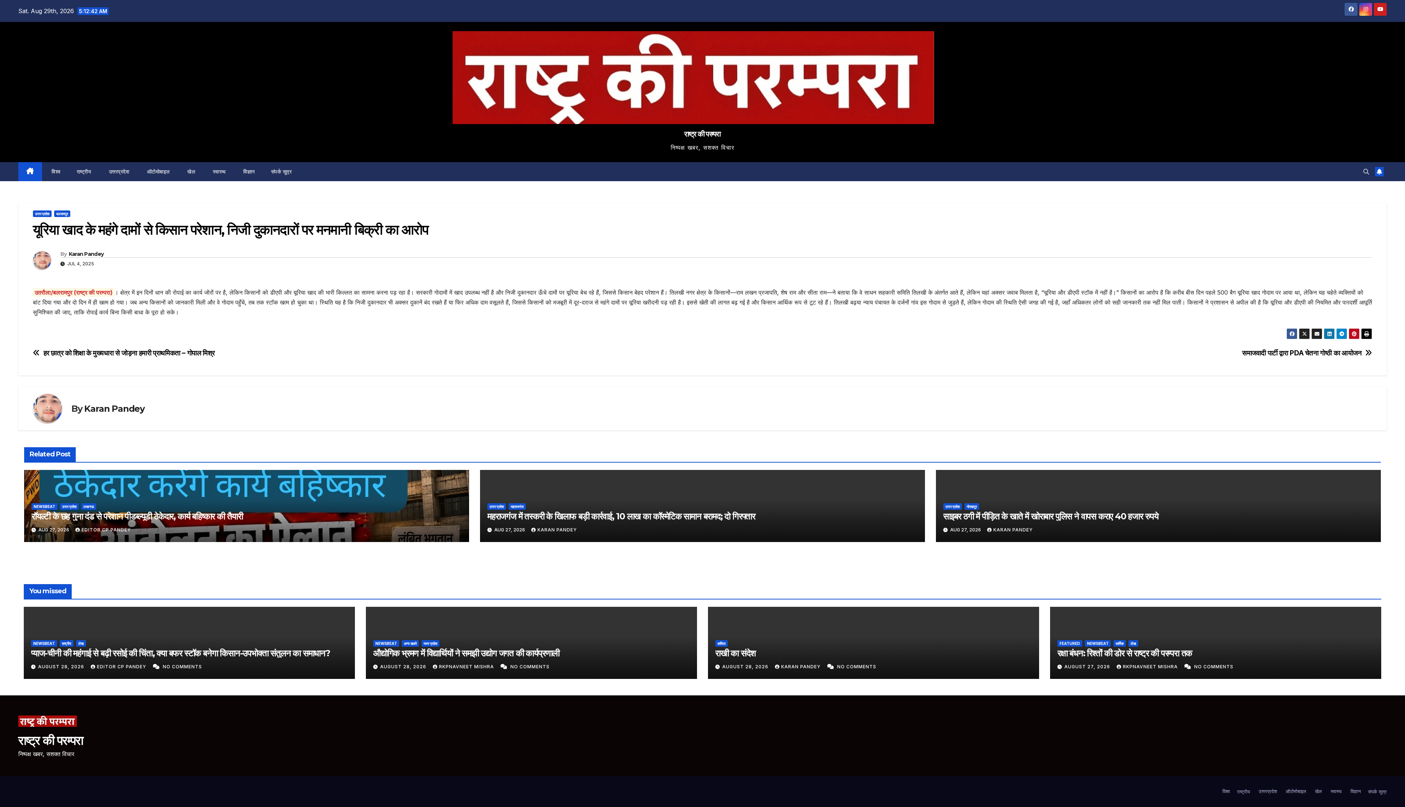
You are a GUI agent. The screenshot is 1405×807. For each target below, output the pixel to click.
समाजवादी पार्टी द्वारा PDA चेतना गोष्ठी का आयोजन (1301, 353)
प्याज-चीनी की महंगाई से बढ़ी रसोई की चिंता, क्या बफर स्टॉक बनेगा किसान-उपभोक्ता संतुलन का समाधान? (180, 653)
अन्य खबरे (410, 643)
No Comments (182, 666)
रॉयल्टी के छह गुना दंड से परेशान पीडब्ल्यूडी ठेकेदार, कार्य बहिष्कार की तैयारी (137, 516)
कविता (722, 643)
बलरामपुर (62, 214)
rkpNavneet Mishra (467, 666)
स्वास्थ (218, 171)
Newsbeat (44, 506)
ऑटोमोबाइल (157, 171)
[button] (1366, 171)
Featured (1070, 643)
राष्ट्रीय (84, 171)
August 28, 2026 (62, 666)
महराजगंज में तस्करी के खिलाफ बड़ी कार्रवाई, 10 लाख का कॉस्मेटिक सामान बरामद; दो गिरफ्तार (621, 516)
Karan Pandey (86, 254)
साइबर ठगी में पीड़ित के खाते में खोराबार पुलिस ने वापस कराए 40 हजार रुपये (1050, 516)
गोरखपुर (972, 506)
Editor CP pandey (106, 530)
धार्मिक (1120, 643)
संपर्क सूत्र (281, 171)
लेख (81, 643)
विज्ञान (248, 171)
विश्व (55, 171)
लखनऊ (88, 506)
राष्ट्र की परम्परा (702, 134)
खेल (190, 171)
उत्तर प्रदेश (42, 214)
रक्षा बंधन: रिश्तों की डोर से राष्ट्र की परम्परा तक (1124, 653)
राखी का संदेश (735, 653)
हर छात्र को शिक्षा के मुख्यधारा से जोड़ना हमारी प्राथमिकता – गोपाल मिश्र (129, 353)
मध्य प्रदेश (430, 643)
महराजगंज (517, 506)
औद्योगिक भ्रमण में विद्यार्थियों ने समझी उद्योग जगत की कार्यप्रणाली (466, 653)
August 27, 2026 (1088, 666)
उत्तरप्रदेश (118, 171)
